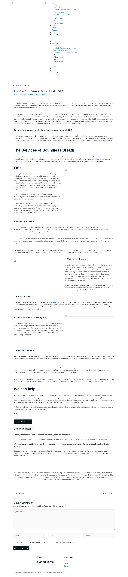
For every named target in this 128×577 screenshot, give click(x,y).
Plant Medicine (59, 19)
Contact (55, 34)
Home (54, 3)
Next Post (107, 493)
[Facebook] (84, 4)
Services (55, 5)
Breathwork (58, 23)
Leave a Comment (20, 95)
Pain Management (61, 12)
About (54, 30)
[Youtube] (95, 4)
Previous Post (22, 493)
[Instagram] (90, 4)
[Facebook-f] (39, 567)
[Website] (99, 536)
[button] (63, 39)
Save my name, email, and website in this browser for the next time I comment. (44, 542)
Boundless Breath (103, 159)
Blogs (54, 32)
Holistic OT (32, 95)
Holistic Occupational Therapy (65, 10)
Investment (56, 25)
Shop (54, 28)
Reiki (56, 21)
